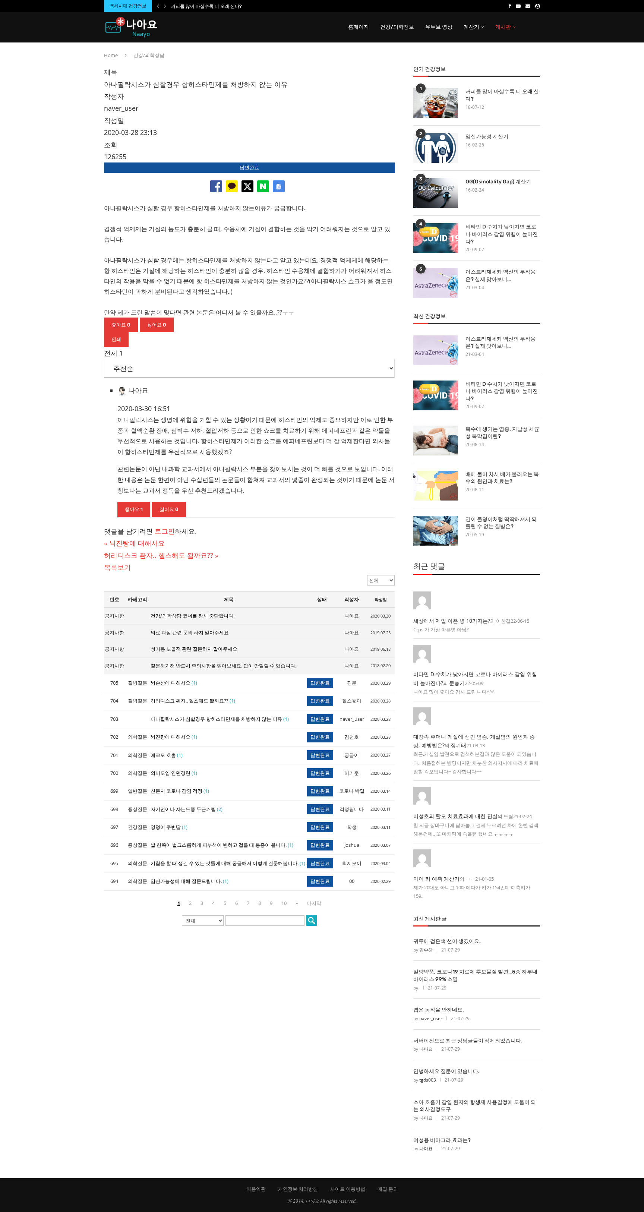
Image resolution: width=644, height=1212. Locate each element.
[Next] (165, 6)
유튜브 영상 (438, 27)
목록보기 (117, 567)
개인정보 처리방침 (298, 1189)
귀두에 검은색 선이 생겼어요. (447, 941)
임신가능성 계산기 (486, 136)
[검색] (311, 920)
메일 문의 (388, 1189)
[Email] (527, 6)
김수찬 (426, 950)
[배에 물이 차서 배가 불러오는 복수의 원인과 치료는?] (435, 486)
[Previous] (158, 6)
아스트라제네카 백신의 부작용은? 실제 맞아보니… (500, 276)
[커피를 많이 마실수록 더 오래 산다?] (435, 103)
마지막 (314, 903)
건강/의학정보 (397, 27)
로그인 (165, 531)
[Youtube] (518, 6)
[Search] (536, 27)
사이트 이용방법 (347, 1189)
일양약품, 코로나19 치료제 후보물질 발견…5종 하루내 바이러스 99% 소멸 (475, 975)
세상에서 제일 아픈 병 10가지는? (451, 620)
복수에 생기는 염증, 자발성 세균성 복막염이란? (502, 433)
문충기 (457, 683)
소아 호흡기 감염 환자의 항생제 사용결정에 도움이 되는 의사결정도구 (474, 1106)
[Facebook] (509, 6)
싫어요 (156, 325)
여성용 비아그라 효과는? (442, 1140)
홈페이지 (358, 27)
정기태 (458, 745)
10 (284, 903)
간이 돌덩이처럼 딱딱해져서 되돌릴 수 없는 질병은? (501, 523)
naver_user (430, 1018)
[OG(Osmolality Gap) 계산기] (435, 193)
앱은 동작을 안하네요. (438, 1010)
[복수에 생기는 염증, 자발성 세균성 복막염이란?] (435, 440)
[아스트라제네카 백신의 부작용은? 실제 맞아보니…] (435, 283)
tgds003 (427, 1080)
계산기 (471, 27)
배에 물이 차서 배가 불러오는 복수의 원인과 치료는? (502, 478)
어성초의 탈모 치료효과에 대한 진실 (455, 816)
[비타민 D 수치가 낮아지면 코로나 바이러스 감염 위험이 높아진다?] (435, 238)
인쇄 (116, 339)
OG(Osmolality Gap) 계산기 (498, 182)
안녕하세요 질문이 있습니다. (446, 1071)
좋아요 (120, 325)
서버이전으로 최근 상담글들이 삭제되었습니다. (468, 1041)
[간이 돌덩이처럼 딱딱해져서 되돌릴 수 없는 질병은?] (435, 531)
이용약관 (256, 1189)
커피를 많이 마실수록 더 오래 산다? (206, 6)
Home (111, 55)
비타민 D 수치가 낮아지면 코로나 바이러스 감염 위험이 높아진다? (501, 234)
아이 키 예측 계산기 (436, 878)
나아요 (426, 1049)
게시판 (503, 27)
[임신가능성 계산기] (435, 148)
